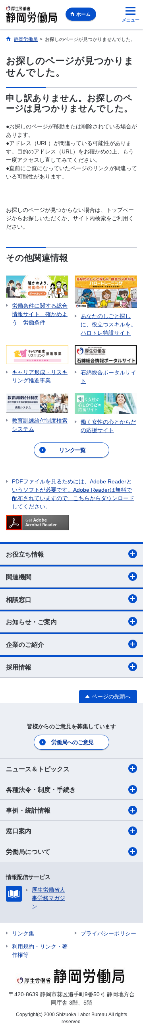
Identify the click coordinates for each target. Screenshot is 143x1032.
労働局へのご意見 (72, 742)
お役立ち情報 (25, 554)
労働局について (28, 851)
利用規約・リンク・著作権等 (40, 950)
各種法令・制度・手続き (41, 789)
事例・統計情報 (28, 810)
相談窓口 (18, 599)
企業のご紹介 (25, 644)
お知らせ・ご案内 (31, 622)
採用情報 (18, 667)
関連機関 (18, 577)
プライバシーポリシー (108, 933)
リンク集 (23, 933)
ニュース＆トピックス (38, 769)
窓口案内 (18, 831)
